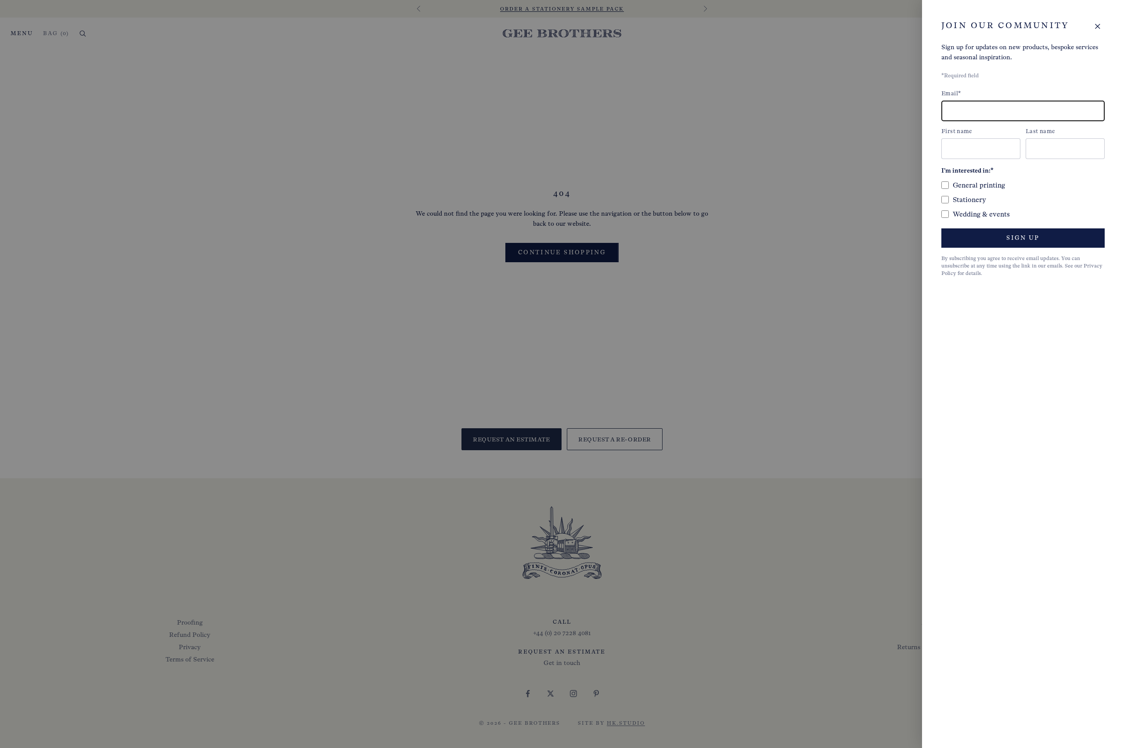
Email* (951, 93)
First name (957, 131)
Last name (1040, 131)
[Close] (1098, 26)
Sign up (1022, 238)
